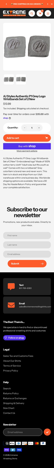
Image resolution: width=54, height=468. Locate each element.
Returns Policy (11, 393)
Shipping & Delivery (13, 403)
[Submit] (47, 432)
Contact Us (9, 413)
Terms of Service (12, 365)
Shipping (21, 108)
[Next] (47, 4)
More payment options (27, 151)
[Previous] (6, 4)
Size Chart (8, 408)
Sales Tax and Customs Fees (18, 355)
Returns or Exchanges (15, 398)
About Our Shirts (12, 360)
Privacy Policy (10, 370)
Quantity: (12, 127)
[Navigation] (48, 13)
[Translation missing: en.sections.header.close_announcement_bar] (51, 4)
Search (7, 388)
